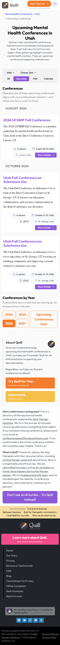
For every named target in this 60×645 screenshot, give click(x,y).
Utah (37, 14)
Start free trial (37, 3)
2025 (22, 314)
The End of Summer (37, 508)
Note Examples (14, 591)
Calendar (48, 78)
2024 (9, 314)
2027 (22, 323)
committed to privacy (15, 467)
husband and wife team (34, 475)
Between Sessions (12, 512)
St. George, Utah (46, 221)
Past (35, 78)
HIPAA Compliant (16, 586)
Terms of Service (50, 634)
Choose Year (27, 72)
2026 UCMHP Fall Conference (26, 120)
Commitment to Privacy (20, 581)
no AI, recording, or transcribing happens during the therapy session (28, 471)
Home (9, 550)
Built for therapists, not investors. (40, 512)
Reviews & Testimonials (19, 565)
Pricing (10, 560)
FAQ (8, 570)
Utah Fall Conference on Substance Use (22, 179)
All (8, 78)
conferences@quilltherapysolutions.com (25, 438)
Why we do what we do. (44, 515)
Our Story (11, 555)
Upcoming (21, 78)
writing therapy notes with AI (19, 459)
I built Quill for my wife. (18, 515)
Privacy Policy (49, 637)
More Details (44, 155)
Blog (8, 575)
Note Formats (14, 596)
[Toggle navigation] (55, 4)
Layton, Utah (25, 155)
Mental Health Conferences (18, 14)
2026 (9, 323)
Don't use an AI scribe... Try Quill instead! (30, 497)
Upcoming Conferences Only (43, 319)
